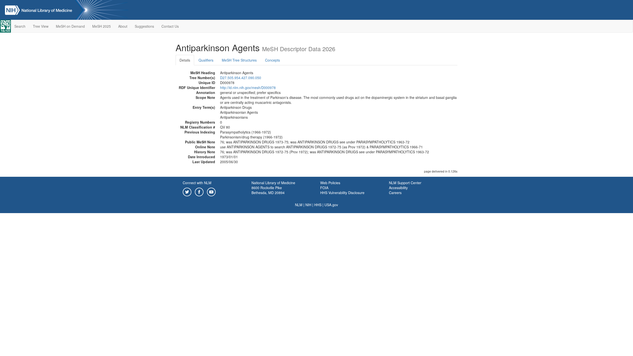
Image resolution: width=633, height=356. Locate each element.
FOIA (324, 187)
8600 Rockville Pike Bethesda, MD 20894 (268, 190)
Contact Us (170, 26)
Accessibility (398, 187)
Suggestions (144, 26)
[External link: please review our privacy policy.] (187, 191)
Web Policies (330, 182)
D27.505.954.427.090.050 (240, 77)
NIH (308, 204)
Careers (395, 192)
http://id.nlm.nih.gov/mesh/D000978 (248, 87)
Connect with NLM (197, 182)
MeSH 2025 (101, 26)
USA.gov (331, 204)
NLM (298, 204)
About (122, 26)
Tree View (40, 26)
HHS (317, 204)
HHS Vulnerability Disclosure (342, 192)
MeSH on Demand (70, 26)
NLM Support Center (405, 182)
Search (19, 26)
